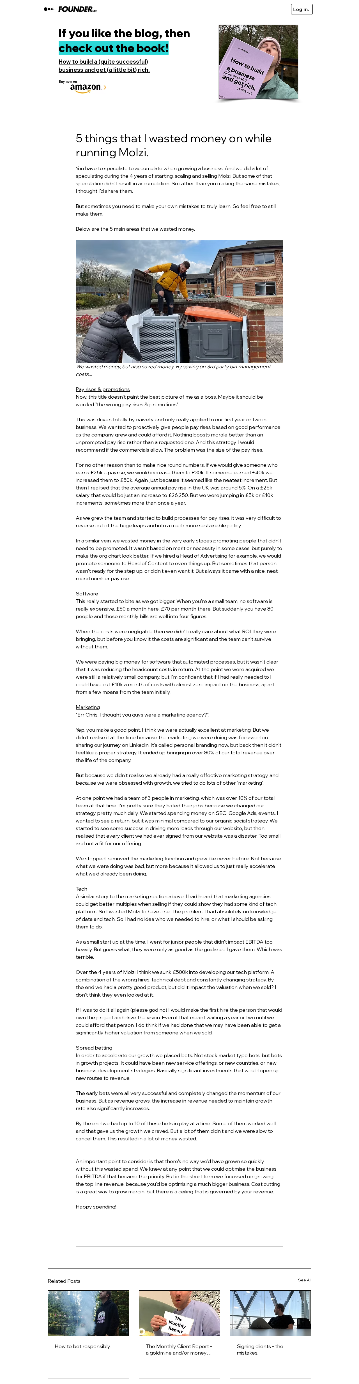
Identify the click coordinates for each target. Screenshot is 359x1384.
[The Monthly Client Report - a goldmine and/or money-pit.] (179, 1313)
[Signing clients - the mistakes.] (270, 1313)
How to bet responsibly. (83, 1346)
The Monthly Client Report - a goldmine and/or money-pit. (179, 1349)
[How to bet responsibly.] (88, 1313)
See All (304, 1280)
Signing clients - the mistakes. (260, 1349)
